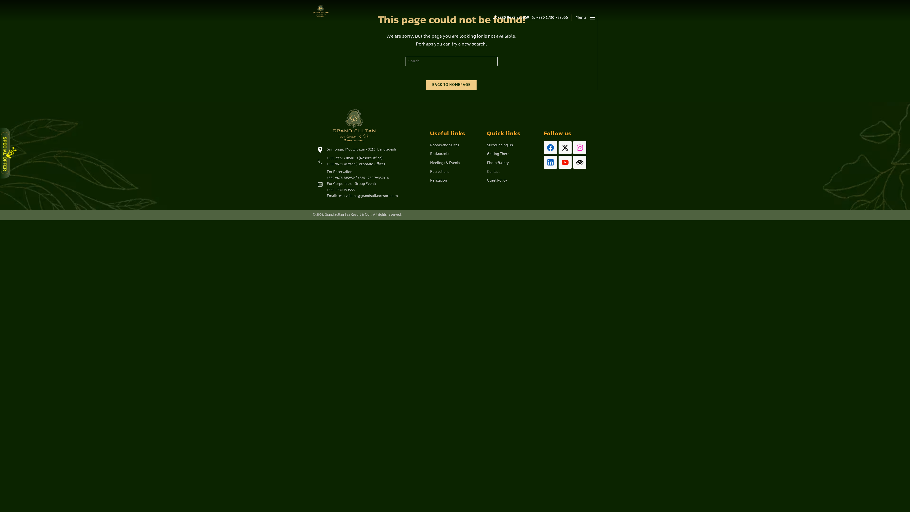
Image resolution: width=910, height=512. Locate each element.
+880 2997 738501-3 (342, 158)
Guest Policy (497, 181)
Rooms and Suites (444, 145)
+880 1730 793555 (551, 17)
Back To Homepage (451, 85)
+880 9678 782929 (341, 164)
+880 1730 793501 (372, 178)
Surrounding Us (500, 145)
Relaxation (438, 181)
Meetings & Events (445, 163)
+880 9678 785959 (512, 17)
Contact (493, 172)
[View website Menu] (592, 18)
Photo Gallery (498, 163)
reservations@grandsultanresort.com (367, 196)
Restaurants (439, 154)
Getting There (498, 154)
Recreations (439, 172)
